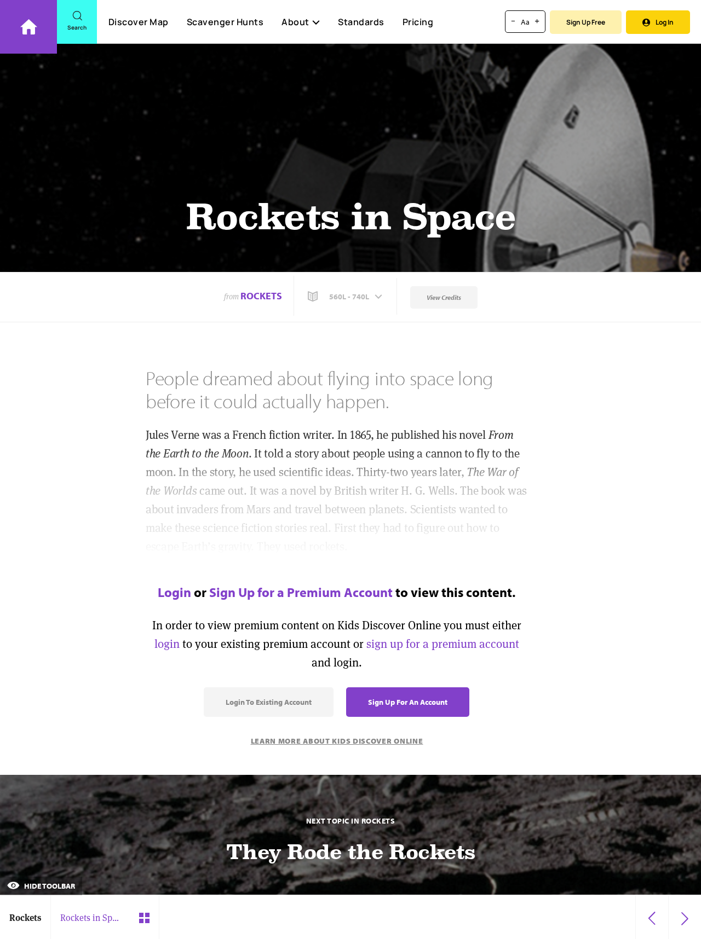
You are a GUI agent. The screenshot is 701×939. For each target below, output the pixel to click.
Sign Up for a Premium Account (301, 592)
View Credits (444, 297)
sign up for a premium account (442, 643)
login (167, 643)
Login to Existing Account (269, 702)
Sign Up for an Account (407, 702)
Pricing (418, 22)
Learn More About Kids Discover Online (337, 741)
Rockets (261, 295)
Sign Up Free (585, 22)
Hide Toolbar (48, 886)
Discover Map (138, 22)
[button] (346, 297)
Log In (665, 22)
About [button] (295, 22)
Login (174, 592)
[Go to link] (28, 27)
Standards (361, 22)
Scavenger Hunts (225, 22)
